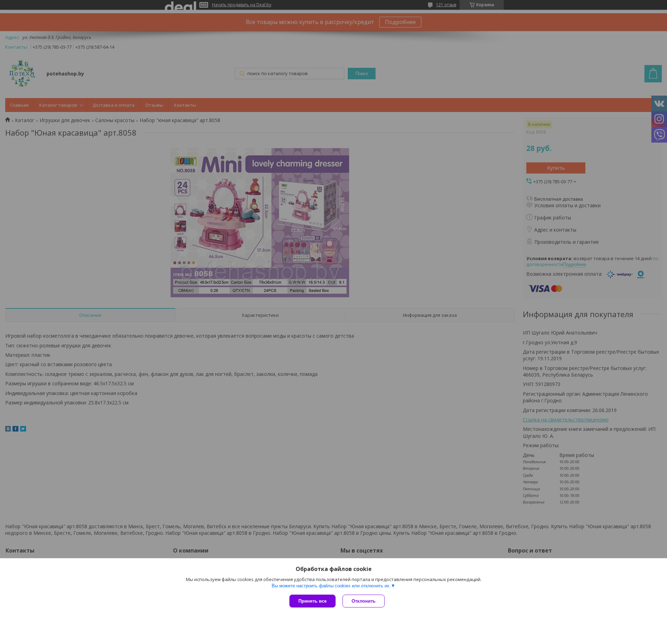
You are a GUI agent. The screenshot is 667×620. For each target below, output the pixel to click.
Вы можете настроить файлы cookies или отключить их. (331, 585)
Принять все (312, 601)
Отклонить (364, 601)
